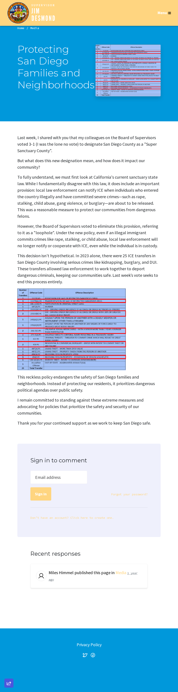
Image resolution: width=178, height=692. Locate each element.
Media (34, 28)
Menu (162, 12)
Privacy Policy (89, 644)
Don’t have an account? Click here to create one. (72, 518)
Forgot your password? (129, 494)
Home (20, 28)
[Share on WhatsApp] (8, 672)
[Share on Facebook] (8, 660)
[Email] (8, 635)
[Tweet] (8, 647)
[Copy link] (8, 623)
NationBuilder (97, 673)
